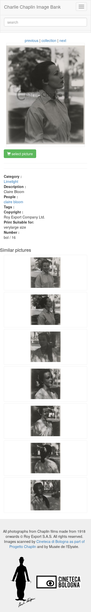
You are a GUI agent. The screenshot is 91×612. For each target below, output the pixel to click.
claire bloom (13, 201)
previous (31, 40)
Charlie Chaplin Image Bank (32, 6)
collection (48, 40)
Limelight (11, 181)
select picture (22, 153)
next (62, 40)
